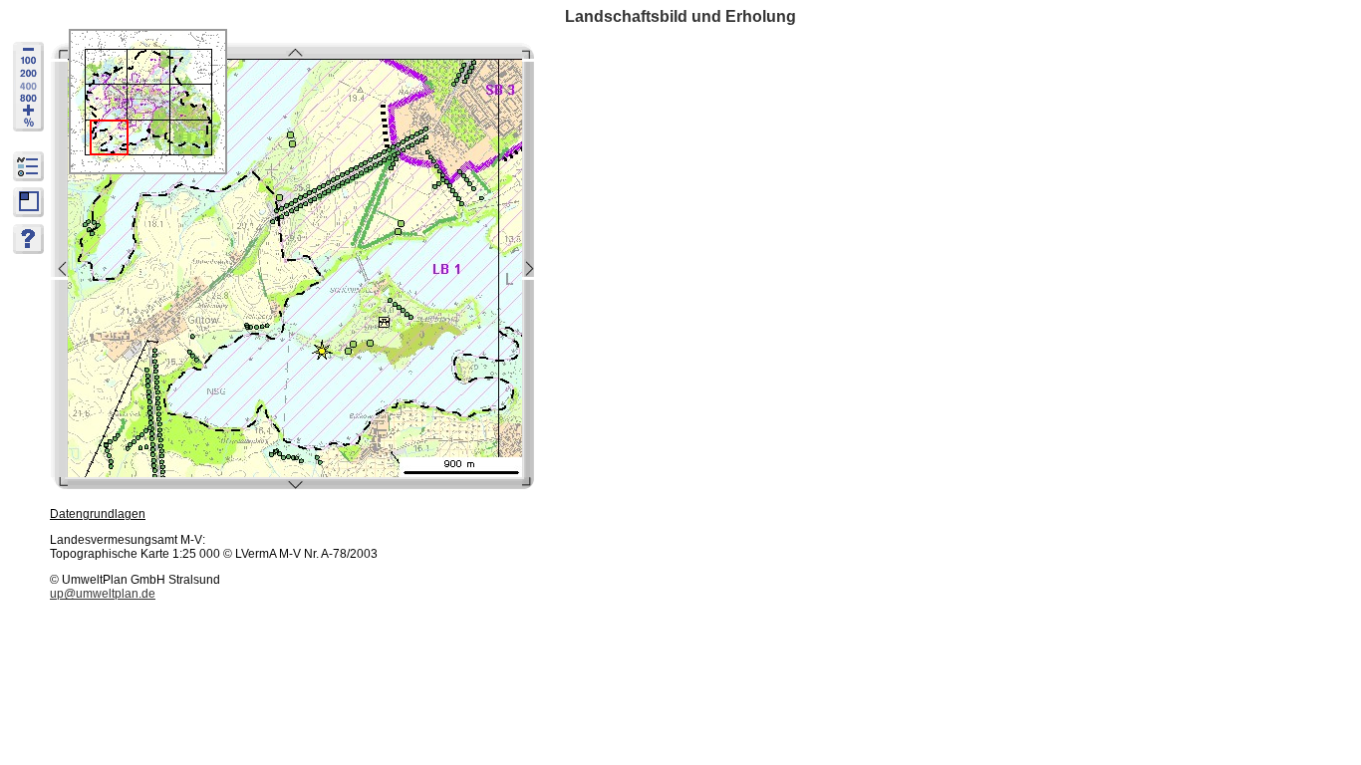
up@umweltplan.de (102, 594)
